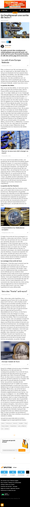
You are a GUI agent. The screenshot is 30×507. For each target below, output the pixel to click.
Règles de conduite (5, 488)
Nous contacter (4, 482)
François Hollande (4, 426)
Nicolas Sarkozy (13, 426)
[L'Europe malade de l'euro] (15, 350)
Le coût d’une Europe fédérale (11, 61)
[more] (27, 65)
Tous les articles (7, 47)
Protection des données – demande (9, 486)
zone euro (7, 428)
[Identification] (20, 10)
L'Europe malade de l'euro (11, 362)
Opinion (3, 423)
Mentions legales (14, 480)
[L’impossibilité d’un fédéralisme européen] (15, 216)
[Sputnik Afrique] (4, 10)
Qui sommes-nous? (5, 480)
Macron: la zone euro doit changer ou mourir (15, 152)
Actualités (21, 423)
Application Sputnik (14, 488)
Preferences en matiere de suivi (8, 490)
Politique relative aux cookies (7, 484)
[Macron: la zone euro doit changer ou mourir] (15, 140)
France (25, 423)
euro (2, 428)
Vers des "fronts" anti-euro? (14, 291)
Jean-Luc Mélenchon (22, 426)
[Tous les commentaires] (2, 504)
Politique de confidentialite (14, 482)
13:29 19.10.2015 (4, 20)
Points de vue (9, 423)
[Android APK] (5, 494)
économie (15, 423)
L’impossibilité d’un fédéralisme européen (13, 229)
